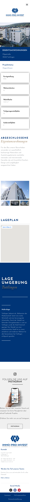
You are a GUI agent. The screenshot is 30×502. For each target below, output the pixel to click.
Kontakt (4, 449)
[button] (27, 4)
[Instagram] (10, 490)
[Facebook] (15, 490)
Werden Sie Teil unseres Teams (12, 469)
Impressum (7, 495)
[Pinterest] (19, 490)
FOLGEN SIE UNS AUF (15, 380)
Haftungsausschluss (20, 495)
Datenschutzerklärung (15, 499)
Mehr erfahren (5, 478)
